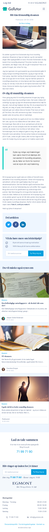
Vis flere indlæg (24, 23)
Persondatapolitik (11, 524)
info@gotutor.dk (36, 517)
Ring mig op (36, 253)
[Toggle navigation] (43, 9)
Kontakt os (40, 524)
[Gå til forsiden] (12, 8)
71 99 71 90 (24, 451)
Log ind (7, 3)
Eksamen (4, 300)
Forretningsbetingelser (27, 524)
